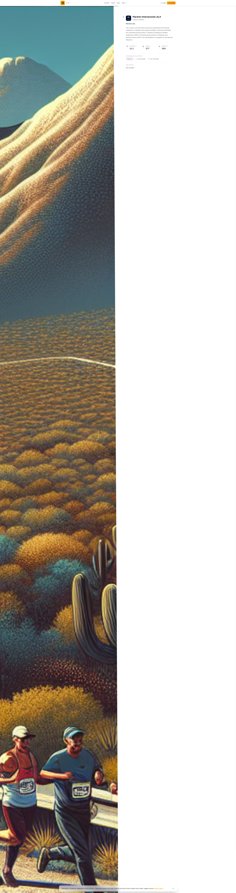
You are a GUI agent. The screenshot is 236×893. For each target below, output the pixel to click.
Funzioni (106, 3)
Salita (147, 46)
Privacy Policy (158, 888)
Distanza (132, 46)
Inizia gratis (171, 3)
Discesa (164, 46)
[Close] (173, 888)
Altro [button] (123, 3)
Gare (118, 3)
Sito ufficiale (130, 68)
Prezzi (113, 3)
